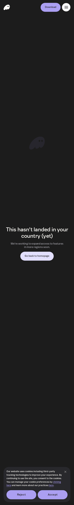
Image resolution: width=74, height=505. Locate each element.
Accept (52, 494)
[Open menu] (66, 7)
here (51, 485)
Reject (21, 494)
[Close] (65, 472)
